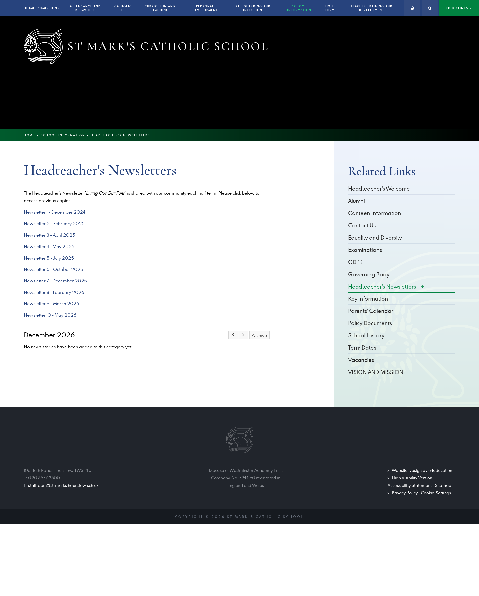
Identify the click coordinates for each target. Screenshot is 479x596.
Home (29, 135)
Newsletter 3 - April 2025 (49, 235)
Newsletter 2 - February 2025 (54, 223)
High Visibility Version (412, 478)
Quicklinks (457, 8)
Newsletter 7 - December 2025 (55, 281)
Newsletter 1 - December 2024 (54, 212)
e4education (440, 470)
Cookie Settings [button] (436, 493)
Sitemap (443, 485)
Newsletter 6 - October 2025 (53, 269)
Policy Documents (370, 323)
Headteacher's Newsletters (120, 135)
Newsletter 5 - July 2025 (49, 258)
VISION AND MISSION (375, 372)
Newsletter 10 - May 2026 (50, 315)
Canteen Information (374, 213)
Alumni (356, 200)
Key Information (368, 298)
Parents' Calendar (370, 310)
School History (366, 335)
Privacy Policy (405, 493)
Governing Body (368, 274)
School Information (63, 135)
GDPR (355, 262)
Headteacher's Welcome (379, 188)
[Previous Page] (233, 335)
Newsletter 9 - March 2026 (51, 303)
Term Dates (362, 347)
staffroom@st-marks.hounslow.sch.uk (63, 485)
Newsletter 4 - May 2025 (49, 246)
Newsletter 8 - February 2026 (54, 292)
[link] (243, 335)
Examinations (365, 249)
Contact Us (362, 225)
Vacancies (361, 359)
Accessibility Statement (410, 485)
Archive (259, 335)
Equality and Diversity (375, 237)
